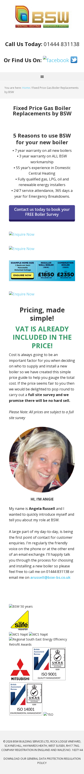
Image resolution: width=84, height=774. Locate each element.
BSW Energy (42, 17)
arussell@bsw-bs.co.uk (50, 577)
